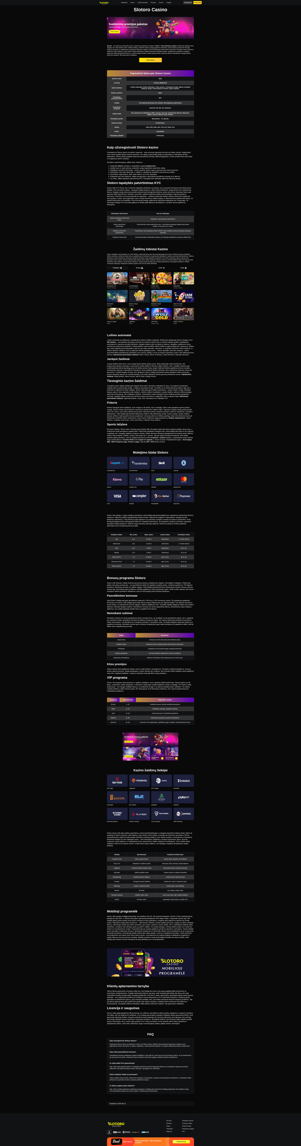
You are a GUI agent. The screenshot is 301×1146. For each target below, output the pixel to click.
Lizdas (182, 267)
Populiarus (116, 267)
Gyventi (138, 267)
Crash (160, 267)
